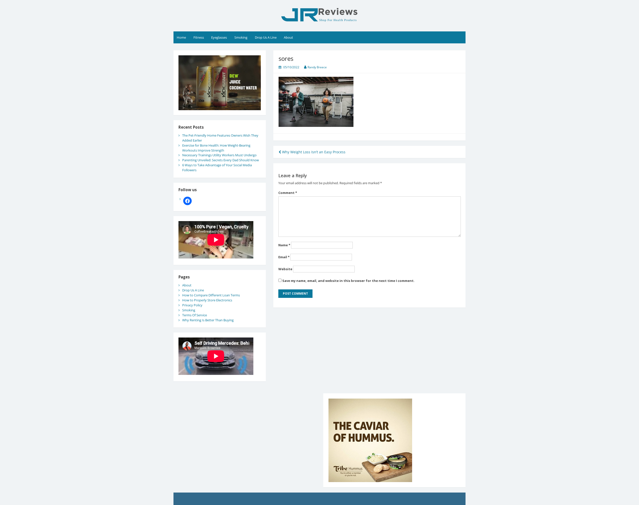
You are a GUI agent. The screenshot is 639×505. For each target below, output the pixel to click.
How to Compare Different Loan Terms (211, 295)
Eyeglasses (219, 37)
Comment (287, 192)
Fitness (198, 37)
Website (285, 269)
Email (284, 257)
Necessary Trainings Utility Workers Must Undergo (219, 155)
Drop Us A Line (266, 37)
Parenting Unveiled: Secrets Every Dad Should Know (220, 160)
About (288, 37)
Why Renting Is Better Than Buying (208, 320)
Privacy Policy (192, 305)
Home (181, 37)
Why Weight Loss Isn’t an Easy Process (313, 152)
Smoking (240, 37)
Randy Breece (317, 67)
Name (284, 245)
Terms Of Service (194, 315)
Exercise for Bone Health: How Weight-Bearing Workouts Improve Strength (216, 148)
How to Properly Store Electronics (207, 300)
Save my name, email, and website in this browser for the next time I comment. (348, 280)
